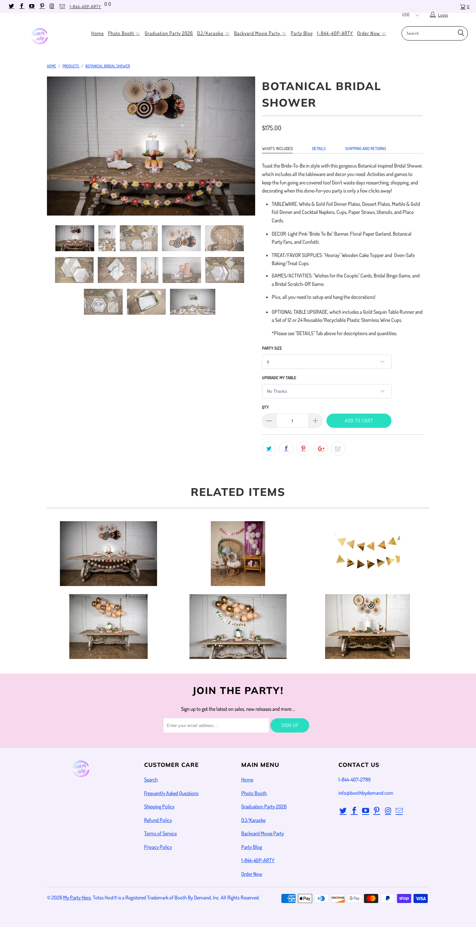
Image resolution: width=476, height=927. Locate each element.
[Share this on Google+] (320, 448)
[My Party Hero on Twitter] (11, 6)
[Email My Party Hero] (62, 6)
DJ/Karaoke (211, 33)
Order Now (369, 33)
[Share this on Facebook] (286, 448)
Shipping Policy (159, 806)
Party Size (272, 348)
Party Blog (302, 33)
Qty (265, 407)
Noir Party (367, 626)
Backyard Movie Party (257, 33)
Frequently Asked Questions (171, 793)
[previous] (58, 150)
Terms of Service (160, 833)
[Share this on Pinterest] (303, 448)
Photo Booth (121, 33)
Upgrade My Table (279, 377)
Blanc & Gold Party (367, 553)
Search (151, 779)
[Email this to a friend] (338, 448)
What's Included (277, 148)
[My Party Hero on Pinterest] (41, 6)
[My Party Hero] (41, 36)
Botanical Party (108, 553)
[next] (244, 150)
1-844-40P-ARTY (85, 6)
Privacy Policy (158, 847)
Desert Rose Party (238, 626)
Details (319, 148)
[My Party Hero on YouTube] (31, 6)
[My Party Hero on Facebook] (21, 6)
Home (97, 33)
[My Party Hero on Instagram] (52, 6)
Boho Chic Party (108, 626)
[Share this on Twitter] (269, 448)
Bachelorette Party (238, 553)
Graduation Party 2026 (169, 33)
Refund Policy (158, 820)
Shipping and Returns (365, 148)
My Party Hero (77, 897)
